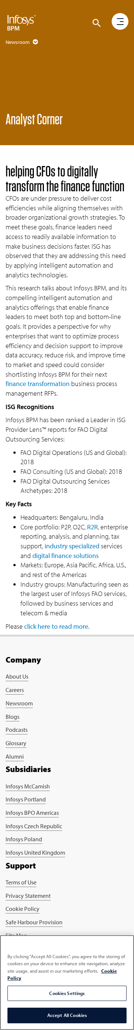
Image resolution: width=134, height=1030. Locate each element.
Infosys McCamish (28, 786)
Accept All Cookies (67, 1015)
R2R (92, 527)
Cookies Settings (66, 993)
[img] (21, 22)
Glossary (16, 743)
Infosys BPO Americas (32, 812)
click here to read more (56, 626)
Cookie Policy (22, 908)
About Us (17, 676)
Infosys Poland (24, 839)
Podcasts (17, 729)
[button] (96, 23)
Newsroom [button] (18, 42)
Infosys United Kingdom (35, 852)
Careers (15, 689)
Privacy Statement (28, 895)
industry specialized (72, 546)
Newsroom (19, 703)
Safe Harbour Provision (34, 922)
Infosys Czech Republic (34, 826)
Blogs (12, 716)
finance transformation (38, 383)
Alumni (15, 756)
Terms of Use (21, 882)
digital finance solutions (65, 555)
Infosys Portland (26, 799)
